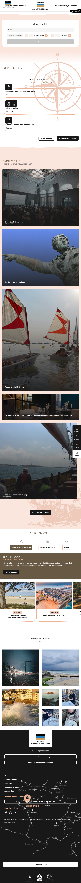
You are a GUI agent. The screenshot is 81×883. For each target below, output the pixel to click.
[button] (63, 5)
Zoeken (40, 42)
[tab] (21, 544)
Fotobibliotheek (10, 780)
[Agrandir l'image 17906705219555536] (20, 707)
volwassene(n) (39, 35)
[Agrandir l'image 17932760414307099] (50, 697)
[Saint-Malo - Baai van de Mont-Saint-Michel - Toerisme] (40, 6)
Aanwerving (9, 791)
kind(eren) (64, 35)
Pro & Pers (8, 783)
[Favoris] (67, 5)
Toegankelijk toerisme (12, 787)
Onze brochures (10, 776)
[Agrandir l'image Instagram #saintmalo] (20, 668)
